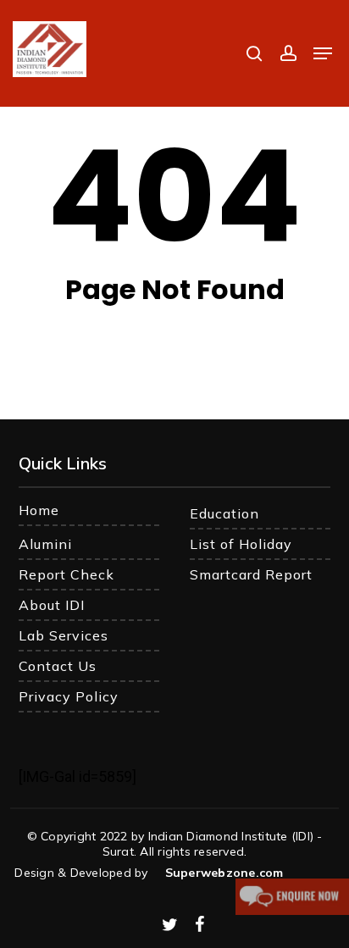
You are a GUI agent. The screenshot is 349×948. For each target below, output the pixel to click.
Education (224, 513)
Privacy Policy (69, 696)
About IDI (52, 604)
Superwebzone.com (224, 872)
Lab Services (63, 635)
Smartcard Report (251, 574)
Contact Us (58, 665)
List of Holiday (241, 543)
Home (39, 510)
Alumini (45, 543)
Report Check (66, 574)
